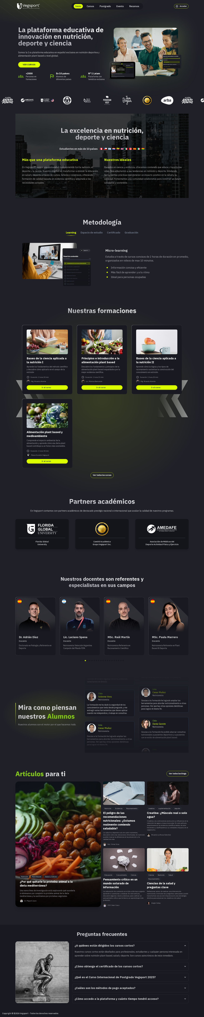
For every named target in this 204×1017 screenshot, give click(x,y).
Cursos (90, 6)
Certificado (113, 232)
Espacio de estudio (92, 232)
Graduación (131, 232)
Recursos (134, 6)
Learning (71, 232)
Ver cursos (29, 64)
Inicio (78, 6)
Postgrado (105, 6)
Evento (120, 6)
